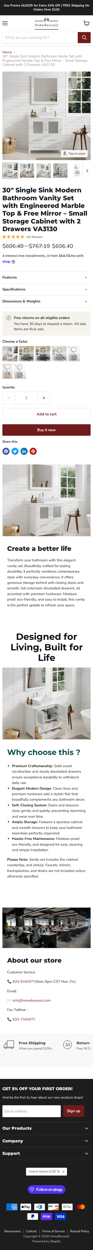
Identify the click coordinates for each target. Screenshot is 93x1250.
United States (44, 1171)
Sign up (73, 1111)
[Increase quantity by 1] (44, 398)
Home (7, 52)
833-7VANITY (24, 1019)
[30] (10, 170)
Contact (31, 1231)
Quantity (8, 387)
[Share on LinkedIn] (24, 451)
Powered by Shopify (46, 1241)
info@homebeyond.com (32, 1000)
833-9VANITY (24, 981)
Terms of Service (53, 1231)
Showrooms (12, 1231)
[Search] (84, 37)
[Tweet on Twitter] (15, 451)
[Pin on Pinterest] (33, 451)
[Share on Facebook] (6, 451)
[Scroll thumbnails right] (86, 171)
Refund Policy (79, 1231)
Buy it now (46, 430)
